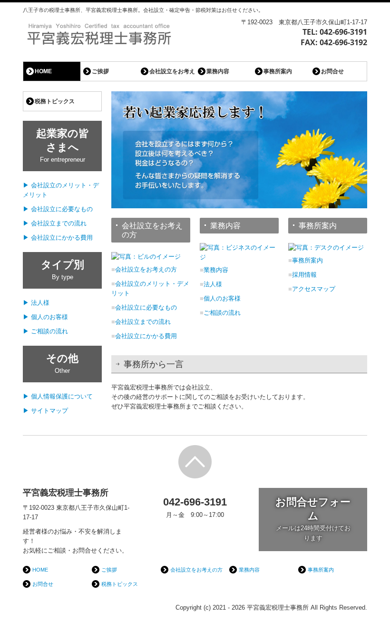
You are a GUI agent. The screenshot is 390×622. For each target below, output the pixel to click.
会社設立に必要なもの (146, 307)
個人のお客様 (222, 298)
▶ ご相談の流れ (45, 331)
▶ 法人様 (36, 302)
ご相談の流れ (222, 312)
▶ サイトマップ (45, 410)
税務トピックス (55, 101)
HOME (43, 71)
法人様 (213, 284)
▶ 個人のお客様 (45, 317)
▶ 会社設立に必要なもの (58, 209)
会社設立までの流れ (143, 321)
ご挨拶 (100, 71)
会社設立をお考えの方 (172, 71)
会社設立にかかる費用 (146, 336)
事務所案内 (277, 71)
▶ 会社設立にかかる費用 (58, 237)
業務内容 (217, 71)
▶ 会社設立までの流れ (55, 223)
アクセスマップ (313, 288)
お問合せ (332, 71)
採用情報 (304, 274)
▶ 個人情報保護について (58, 396)
